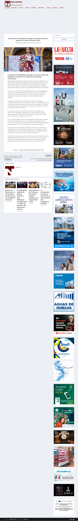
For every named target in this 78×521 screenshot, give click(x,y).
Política (21, 7)
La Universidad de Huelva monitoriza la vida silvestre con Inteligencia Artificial (45, 196)
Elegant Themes (13, 519)
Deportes (33, 7)
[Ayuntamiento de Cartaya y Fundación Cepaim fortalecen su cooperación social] (34, 185)
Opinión (61, 7)
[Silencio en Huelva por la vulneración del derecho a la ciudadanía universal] (10, 185)
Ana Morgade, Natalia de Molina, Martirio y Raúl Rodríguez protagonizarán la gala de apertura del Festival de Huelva (22, 199)
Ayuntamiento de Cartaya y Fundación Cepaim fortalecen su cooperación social (34, 196)
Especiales (41, 7)
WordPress (26, 519)
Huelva (49, 7)
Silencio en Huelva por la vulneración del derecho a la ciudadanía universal (10, 195)
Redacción (25, 42)
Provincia (55, 7)
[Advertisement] (39, 22)
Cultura (27, 7)
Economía (14, 7)
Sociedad (7, 7)
